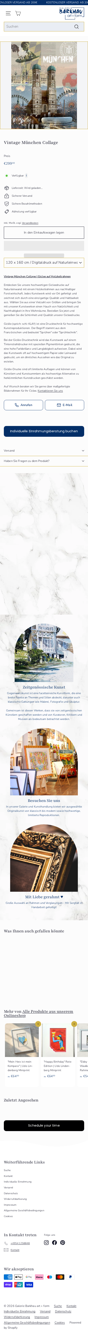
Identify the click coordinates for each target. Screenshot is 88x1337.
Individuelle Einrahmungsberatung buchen (44, 431)
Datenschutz (11, 1193)
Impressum (10, 1205)
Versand (9, 451)
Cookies (8, 1216)
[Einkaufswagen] (18, 13)
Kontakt (8, 1176)
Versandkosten (30, 223)
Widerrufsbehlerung (15, 1199)
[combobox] (44, 27)
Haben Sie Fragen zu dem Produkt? (26, 461)
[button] (44, 246)
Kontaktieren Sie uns (50, 391)
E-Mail (67, 405)
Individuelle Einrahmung (18, 1181)
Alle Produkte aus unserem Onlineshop (38, 1013)
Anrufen (26, 405)
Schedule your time (44, 1125)
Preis (7, 156)
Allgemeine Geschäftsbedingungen (24, 1210)
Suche (7, 1170)
